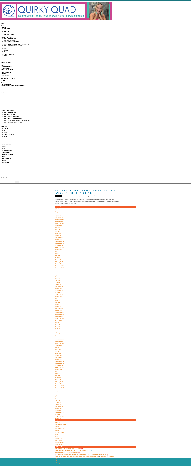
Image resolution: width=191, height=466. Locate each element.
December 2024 (59, 241)
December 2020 (59, 337)
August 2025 (58, 225)
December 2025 (59, 219)
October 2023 (59, 270)
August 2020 (58, 345)
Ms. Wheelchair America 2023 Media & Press (13, 85)
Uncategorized (6, 68)
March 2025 (58, 235)
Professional (58, 438)
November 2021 (59, 314)
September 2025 (59, 223)
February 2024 (59, 262)
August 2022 (58, 296)
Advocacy (6, 50)
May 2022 (57, 302)
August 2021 (58, 321)
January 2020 (58, 359)
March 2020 (58, 355)
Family (5, 53)
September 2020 (59, 343)
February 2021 (59, 333)
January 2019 (58, 384)
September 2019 (59, 367)
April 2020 (58, 353)
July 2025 (57, 227)
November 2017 (59, 412)
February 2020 (59, 357)
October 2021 (59, 316)
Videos (5, 55)
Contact (3, 80)
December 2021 (59, 312)
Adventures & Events (9, 54)
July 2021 (57, 323)
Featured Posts (6, 72)
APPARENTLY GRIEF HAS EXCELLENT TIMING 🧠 (67, 452)
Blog (2, 60)
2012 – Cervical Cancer (9, 40)
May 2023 (57, 280)
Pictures (4, 48)
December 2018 (59, 386)
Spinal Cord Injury (7, 66)
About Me (3, 25)
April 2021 (58, 329)
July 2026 (57, 209)
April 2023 (58, 282)
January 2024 (58, 264)
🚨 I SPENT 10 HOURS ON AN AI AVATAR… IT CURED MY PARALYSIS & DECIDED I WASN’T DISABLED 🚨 (81, 455)
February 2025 (59, 237)
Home (2, 23)
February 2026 (59, 217)
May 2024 (57, 255)
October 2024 (59, 245)
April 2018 (58, 402)
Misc (3, 65)
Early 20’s (6, 31)
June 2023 (57, 278)
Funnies (4, 73)
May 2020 (57, 351)
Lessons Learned (6, 62)
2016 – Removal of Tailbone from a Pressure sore (16, 44)
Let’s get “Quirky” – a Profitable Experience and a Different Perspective (85, 192)
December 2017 (59, 410)
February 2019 (59, 382)
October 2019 (59, 365)
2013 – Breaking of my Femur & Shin (13, 42)
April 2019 (58, 377)
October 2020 (59, 341)
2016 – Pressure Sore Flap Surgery (13, 45)
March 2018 (58, 404)
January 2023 (58, 288)
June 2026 (58, 211)
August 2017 (58, 418)
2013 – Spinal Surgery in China (11, 41)
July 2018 (57, 396)
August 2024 (58, 249)
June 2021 (57, 325)
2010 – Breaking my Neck (10, 38)
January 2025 (58, 239)
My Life (4, 27)
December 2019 (59, 361)
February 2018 (59, 406)
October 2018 (59, 390)
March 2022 (58, 306)
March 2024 (58, 260)
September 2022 (59, 294)
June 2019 (58, 373)
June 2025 (58, 229)
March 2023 (58, 284)
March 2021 (58, 331)
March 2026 (58, 215)
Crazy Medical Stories (8, 37)
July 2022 (57, 298)
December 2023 (59, 266)
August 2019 (58, 369)
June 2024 (58, 253)
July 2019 (57, 371)
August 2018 (58, 394)
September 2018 (59, 392)
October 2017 (59, 414)
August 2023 (58, 274)
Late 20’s (6, 32)
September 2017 (59, 416)
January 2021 (58, 335)
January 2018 (58, 408)
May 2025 (57, 231)
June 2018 (58, 398)
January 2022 (58, 310)
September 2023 (59, 272)
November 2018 (59, 388)
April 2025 (58, 233)
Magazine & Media (6, 84)
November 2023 (59, 268)
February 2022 (59, 308)
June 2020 (58, 349)
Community (4, 89)
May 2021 (57, 327)
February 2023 (59, 286)
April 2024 (58, 257)
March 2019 (58, 379)
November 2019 (59, 363)
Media (2, 82)
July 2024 (57, 251)
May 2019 (57, 375)
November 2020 (59, 339)
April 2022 (58, 304)
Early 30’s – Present (9, 34)
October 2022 (59, 292)
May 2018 (57, 400)
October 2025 (59, 221)
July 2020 (57, 347)
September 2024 (59, 247)
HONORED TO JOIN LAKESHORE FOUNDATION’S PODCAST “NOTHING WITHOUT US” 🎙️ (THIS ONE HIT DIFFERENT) (85, 457)
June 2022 (57, 300)
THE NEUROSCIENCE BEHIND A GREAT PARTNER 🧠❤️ (69, 448)
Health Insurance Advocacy (8, 78)
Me (4, 51)
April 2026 (58, 213)
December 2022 (59, 290)
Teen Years (6, 30)
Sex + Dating (5, 75)
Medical (4, 64)
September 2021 (59, 318)
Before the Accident (7, 69)
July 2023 (57, 276)
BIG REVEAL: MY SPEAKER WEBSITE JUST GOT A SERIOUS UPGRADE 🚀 (73, 450)
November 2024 (59, 243)
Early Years (7, 28)
